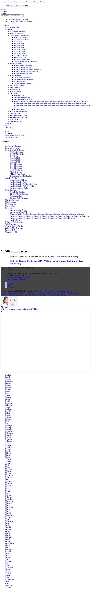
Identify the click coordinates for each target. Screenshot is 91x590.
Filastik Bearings (20, 57)
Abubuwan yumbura (38, 293)
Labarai (8, 123)
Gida (7, 25)
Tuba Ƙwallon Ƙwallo (51, 295)
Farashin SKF (15, 119)
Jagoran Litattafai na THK (23, 99)
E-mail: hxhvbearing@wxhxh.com (17, 277)
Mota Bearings (15, 87)
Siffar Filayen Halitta (34, 295)
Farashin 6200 (19, 43)
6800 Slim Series (20, 51)
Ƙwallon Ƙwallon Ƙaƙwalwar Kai (26, 71)
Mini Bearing (5, 293)
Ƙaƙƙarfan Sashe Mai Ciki (20, 293)
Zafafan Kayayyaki (51, 291)
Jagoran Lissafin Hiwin (22, 97)
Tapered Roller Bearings (18, 295)
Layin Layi (14, 93)
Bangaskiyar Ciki (16, 121)
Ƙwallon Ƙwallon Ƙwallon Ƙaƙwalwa (28, 69)
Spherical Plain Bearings (18, 117)
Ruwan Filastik (51, 293)
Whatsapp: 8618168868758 (15, 279)
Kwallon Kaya (19, 109)
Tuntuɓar (8, 127)
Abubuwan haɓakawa (17, 31)
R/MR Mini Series (20, 37)
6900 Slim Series (20, 53)
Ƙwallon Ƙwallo (16, 63)
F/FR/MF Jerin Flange (22, 59)
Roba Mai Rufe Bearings (18, 111)
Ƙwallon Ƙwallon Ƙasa (22, 67)
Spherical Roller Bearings (23, 83)
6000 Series (18, 41)
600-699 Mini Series (21, 39)
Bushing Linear (19, 95)
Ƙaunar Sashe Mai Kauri (23, 65)
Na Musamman (15, 89)
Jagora (41, 291)
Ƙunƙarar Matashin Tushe (23, 73)
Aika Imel (4, 307)
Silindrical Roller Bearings (23, 79)
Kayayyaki (9, 29)
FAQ (7, 125)
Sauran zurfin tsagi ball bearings (25, 61)
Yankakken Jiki (64, 295)
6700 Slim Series (20, 49)
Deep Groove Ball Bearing (19, 35)
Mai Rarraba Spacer (17, 85)
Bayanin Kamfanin (12, 27)
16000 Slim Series (20, 55)
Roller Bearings (15, 75)
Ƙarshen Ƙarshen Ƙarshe (18, 115)
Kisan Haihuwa (15, 91)
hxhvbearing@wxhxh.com (18, 19)
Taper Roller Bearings (22, 77)
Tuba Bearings (15, 113)
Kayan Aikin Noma (17, 33)
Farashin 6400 (19, 47)
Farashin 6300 (19, 45)
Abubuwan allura (20, 81)
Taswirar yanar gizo (66, 291)
